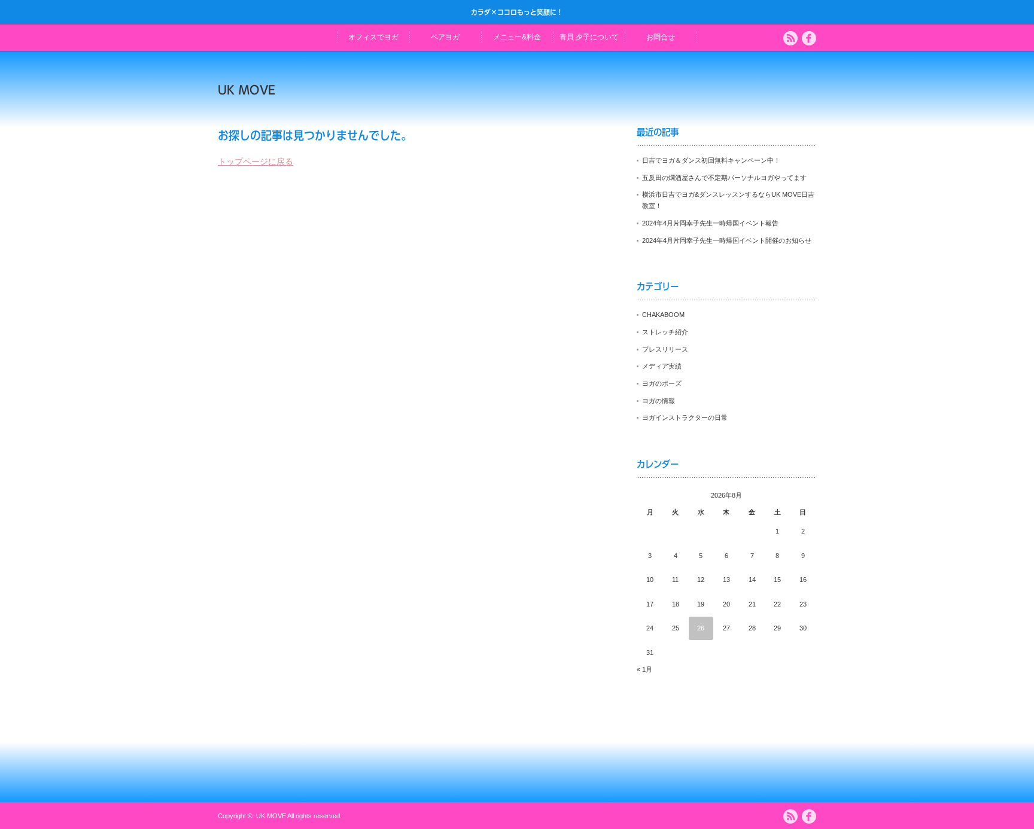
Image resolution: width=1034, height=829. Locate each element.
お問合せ (660, 37)
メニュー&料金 (517, 37)
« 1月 (644, 669)
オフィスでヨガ (373, 37)
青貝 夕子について (589, 37)
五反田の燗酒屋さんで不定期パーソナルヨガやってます (724, 177)
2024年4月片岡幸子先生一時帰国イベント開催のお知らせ (726, 240)
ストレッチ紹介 (665, 332)
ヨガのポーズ (662, 383)
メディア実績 (662, 366)
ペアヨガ (445, 37)
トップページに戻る (255, 161)
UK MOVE (246, 90)
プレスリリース (665, 349)
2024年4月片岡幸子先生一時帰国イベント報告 (710, 223)
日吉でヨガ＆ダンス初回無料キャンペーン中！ (711, 160)
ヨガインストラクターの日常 (685, 417)
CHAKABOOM (663, 314)
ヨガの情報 (658, 400)
